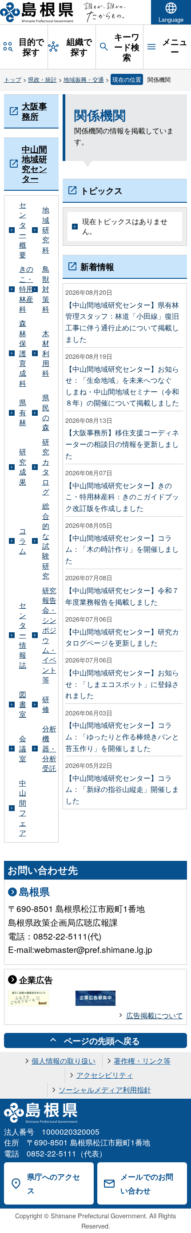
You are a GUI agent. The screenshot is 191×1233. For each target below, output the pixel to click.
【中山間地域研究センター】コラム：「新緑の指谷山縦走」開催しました (122, 789)
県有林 (22, 412)
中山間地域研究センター (34, 163)
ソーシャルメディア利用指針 (105, 1089)
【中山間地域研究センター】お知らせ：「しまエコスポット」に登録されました (122, 683)
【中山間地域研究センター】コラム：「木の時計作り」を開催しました (122, 549)
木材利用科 (45, 353)
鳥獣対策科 (45, 289)
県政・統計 (42, 79)
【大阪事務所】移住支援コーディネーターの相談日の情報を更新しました (122, 443)
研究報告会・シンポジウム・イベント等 (49, 635)
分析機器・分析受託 (49, 749)
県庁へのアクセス (53, 1183)
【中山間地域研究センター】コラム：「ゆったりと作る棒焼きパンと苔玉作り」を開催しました (122, 736)
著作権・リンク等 (142, 1061)
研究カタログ (45, 467)
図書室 (22, 704)
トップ (12, 79)
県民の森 (45, 412)
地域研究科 (45, 230)
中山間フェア (22, 808)
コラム (22, 541)
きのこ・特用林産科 (26, 289)
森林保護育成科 (22, 353)
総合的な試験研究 (45, 541)
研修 (45, 704)
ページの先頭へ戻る (102, 1040)
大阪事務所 (34, 110)
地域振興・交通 (84, 79)
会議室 (22, 748)
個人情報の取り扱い (64, 1061)
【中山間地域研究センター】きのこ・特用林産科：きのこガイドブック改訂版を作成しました (122, 496)
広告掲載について (154, 1015)
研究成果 (22, 466)
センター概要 (22, 230)
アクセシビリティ (104, 1075)
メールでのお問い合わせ (146, 1183)
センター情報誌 (22, 635)
